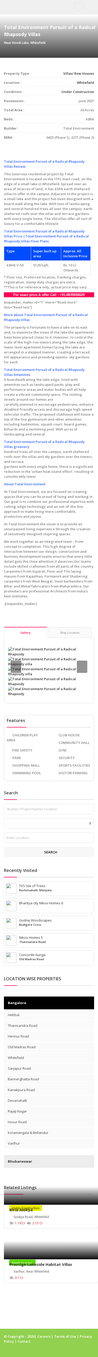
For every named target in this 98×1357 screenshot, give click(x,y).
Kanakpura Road (21, 1089)
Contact (24, 1341)
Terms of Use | (67, 1336)
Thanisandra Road (22, 1025)
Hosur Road (17, 1122)
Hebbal (13, 1014)
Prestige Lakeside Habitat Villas (40, 1264)
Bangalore (17, 1002)
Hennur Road (18, 1036)
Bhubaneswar (20, 1161)
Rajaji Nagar (17, 1111)
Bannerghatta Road (23, 1079)
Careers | (45, 1336)
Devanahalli (17, 1100)
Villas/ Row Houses (78, 73)
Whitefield (85, 82)
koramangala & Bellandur (28, 1132)
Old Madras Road (22, 1047)
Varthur (14, 1143)
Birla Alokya (21, 1209)
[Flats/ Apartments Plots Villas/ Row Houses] (49, 823)
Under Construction (77, 91)
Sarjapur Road (19, 1068)
